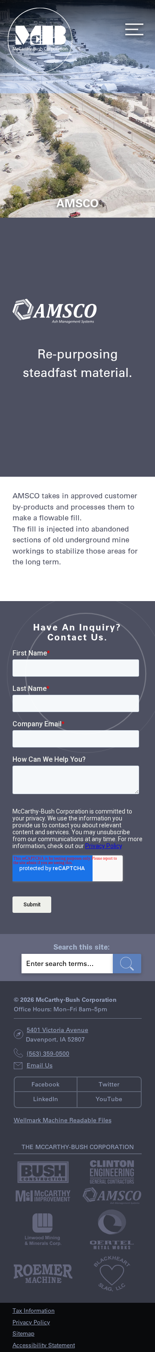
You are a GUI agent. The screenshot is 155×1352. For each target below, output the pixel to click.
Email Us (40, 1065)
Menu (131, 29)
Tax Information (33, 1310)
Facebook (45, 1084)
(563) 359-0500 (48, 1054)
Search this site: (81, 946)
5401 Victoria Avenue (57, 1030)
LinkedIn (45, 1099)
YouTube (109, 1099)
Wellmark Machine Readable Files (63, 1120)
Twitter (109, 1084)
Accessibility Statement (43, 1345)
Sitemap (23, 1333)
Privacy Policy (31, 1322)
